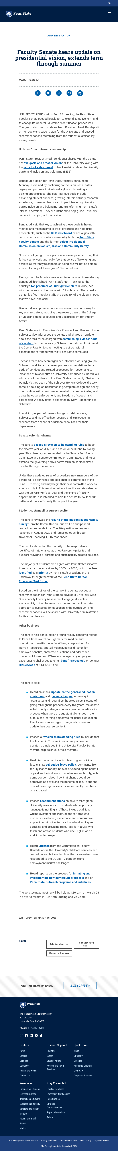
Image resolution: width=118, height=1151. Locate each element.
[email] (69, 93)
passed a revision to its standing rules (59, 444)
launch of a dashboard (38, 167)
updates (44, 846)
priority (43, 572)
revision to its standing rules (61, 737)
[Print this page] (80, 93)
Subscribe (78, 986)
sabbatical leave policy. (61, 764)
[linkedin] (59, 93)
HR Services (27, 665)
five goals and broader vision (43, 163)
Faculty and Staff (86, 944)
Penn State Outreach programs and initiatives (60, 882)
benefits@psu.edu (73, 660)
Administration (58, 35)
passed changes (62, 696)
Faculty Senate (59, 953)
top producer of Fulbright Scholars (54, 286)
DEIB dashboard (61, 233)
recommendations (52, 801)
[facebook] (38, 93)
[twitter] (48, 93)
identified (25, 572)
